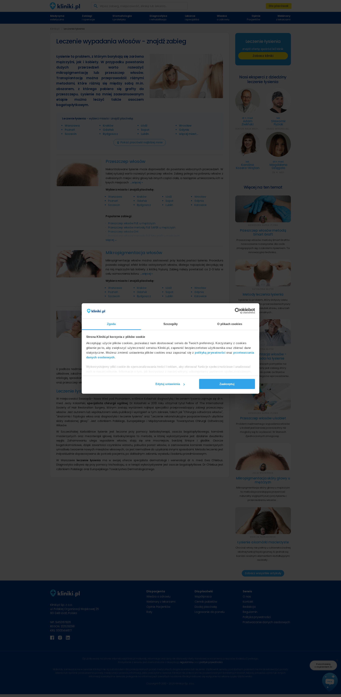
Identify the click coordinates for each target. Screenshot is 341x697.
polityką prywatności (210, 352)
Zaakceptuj (226, 384)
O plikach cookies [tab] (229, 324)
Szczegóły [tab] (170, 324)
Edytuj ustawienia (168, 384)
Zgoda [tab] (111, 324)
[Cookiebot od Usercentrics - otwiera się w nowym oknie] (237, 311)
